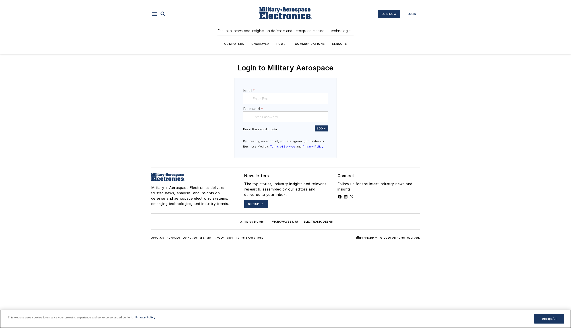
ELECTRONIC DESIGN (318, 221)
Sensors (339, 43)
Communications (310, 43)
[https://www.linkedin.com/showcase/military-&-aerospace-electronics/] (345, 197)
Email (249, 90)
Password (253, 109)
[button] (154, 14)
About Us (157, 237)
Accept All (549, 318)
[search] (163, 14)
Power (282, 43)
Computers (234, 43)
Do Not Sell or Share (197, 237)
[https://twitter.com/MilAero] (352, 197)
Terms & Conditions (249, 237)
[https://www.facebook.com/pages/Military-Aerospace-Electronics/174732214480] (339, 197)
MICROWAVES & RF (285, 221)
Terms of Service (282, 146)
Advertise (173, 237)
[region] (285, 319)
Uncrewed (260, 43)
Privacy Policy (313, 146)
